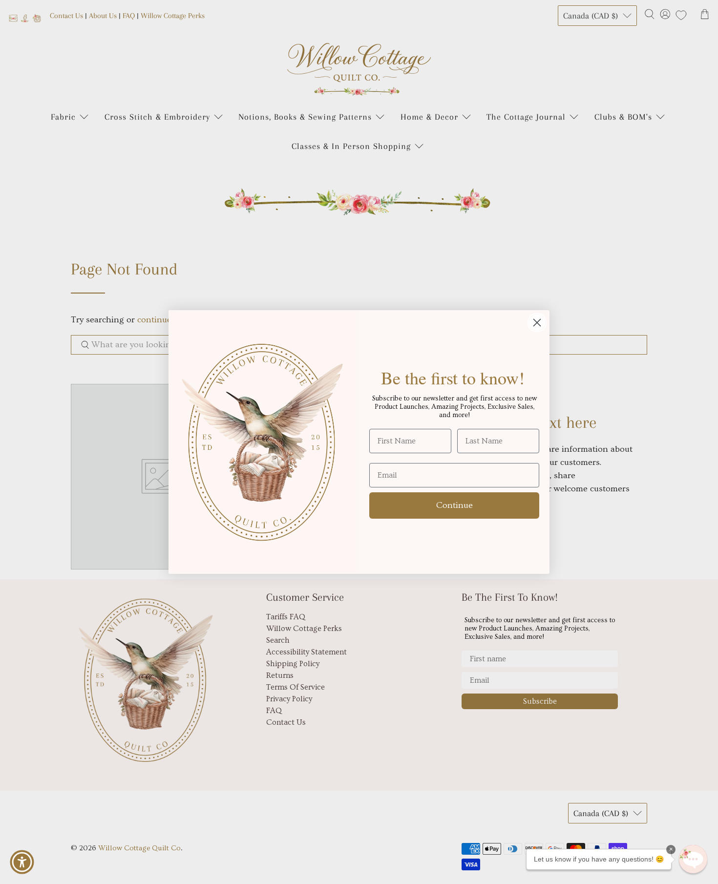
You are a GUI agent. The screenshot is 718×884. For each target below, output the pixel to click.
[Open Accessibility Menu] (22, 862)
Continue (454, 505)
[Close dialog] (537, 322)
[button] (693, 859)
